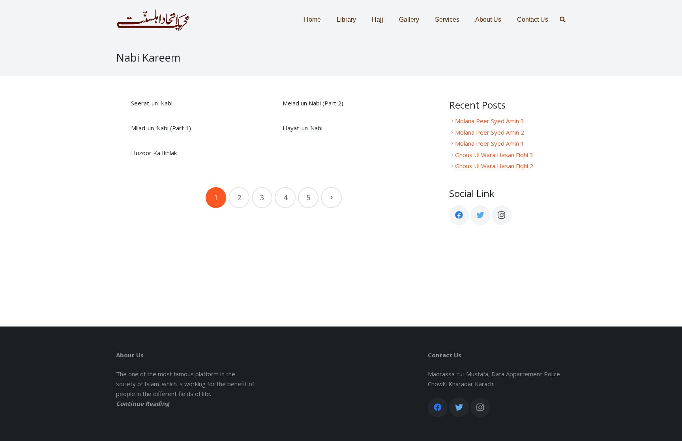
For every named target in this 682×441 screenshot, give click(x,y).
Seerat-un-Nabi (151, 103)
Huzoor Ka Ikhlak (154, 153)
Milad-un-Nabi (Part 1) (161, 128)
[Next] (331, 197)
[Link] (153, 20)
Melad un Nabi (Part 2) (313, 103)
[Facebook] (459, 215)
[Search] (562, 19)
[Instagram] (502, 215)
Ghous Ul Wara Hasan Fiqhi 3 (494, 155)
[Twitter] (480, 215)
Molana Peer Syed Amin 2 (489, 132)
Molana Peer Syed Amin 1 (489, 143)
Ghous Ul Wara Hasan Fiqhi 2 (494, 166)
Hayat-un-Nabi (302, 128)
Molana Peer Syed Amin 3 (489, 121)
